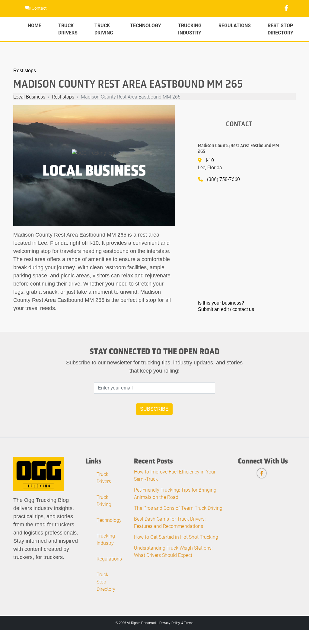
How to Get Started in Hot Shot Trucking (176, 537)
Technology (145, 25)
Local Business (29, 96)
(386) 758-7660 (223, 179)
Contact (39, 8)
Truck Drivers (68, 29)
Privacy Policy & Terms (176, 623)
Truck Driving (103, 29)
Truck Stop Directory (106, 581)
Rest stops (24, 70)
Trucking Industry (190, 29)
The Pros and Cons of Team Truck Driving (178, 508)
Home (34, 25)
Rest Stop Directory (280, 29)
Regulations (234, 25)
